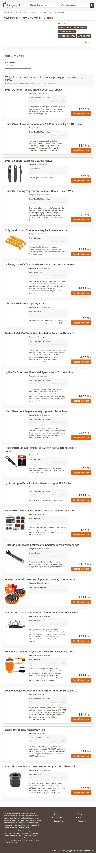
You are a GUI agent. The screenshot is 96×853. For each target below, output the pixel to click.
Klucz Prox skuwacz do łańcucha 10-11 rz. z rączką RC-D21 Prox (43, 124)
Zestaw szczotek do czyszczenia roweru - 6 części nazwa (39, 651)
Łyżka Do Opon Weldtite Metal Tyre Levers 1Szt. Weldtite (39, 372)
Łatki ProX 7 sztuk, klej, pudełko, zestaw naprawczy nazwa (40, 510)
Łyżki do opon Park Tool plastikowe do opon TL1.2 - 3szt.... (40, 483)
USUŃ (9, 70)
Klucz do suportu (66, 36)
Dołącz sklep (58, 821)
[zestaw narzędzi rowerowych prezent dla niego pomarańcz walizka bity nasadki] (15, 593)
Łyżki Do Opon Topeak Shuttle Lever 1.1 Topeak (33, 89)
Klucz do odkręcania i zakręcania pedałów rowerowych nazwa (42, 544)
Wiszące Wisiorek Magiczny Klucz (25, 303)
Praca (80, 814)
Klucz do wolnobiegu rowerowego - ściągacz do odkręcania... (41, 766)
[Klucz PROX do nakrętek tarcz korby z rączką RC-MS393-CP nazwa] (15, 461)
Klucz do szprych (66, 32)
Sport (17, 12)
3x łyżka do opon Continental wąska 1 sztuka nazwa (36, 230)
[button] (74, 5)
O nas (56, 814)
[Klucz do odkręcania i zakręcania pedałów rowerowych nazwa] (15, 556)
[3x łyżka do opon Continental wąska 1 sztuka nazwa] (15, 242)
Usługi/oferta (58, 817)
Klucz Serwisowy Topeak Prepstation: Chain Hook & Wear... (41, 191)
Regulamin (82, 821)
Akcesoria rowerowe (38, 12)
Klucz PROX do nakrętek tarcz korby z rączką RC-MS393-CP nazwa (41, 449)
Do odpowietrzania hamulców (72, 28)
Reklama (81, 817)
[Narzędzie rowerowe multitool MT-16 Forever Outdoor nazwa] (15, 625)
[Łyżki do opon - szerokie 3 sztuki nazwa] (15, 174)
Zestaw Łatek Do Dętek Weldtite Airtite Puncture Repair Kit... (41, 333)
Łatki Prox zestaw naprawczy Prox (25, 729)
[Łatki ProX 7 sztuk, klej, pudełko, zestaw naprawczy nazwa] (15, 523)
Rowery (25, 12)
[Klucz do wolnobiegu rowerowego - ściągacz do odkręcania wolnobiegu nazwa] (15, 780)
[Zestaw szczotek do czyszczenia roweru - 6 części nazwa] (15, 665)
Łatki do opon (84, 36)
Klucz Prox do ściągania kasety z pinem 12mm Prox (36, 411)
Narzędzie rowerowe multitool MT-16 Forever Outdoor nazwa (41, 612)
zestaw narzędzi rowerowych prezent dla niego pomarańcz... (41, 579)
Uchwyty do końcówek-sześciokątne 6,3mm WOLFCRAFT (39, 264)
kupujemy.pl (8, 12)
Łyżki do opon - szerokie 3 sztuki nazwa (28, 160)
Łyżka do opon (42, 93)
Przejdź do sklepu (81, 113)
